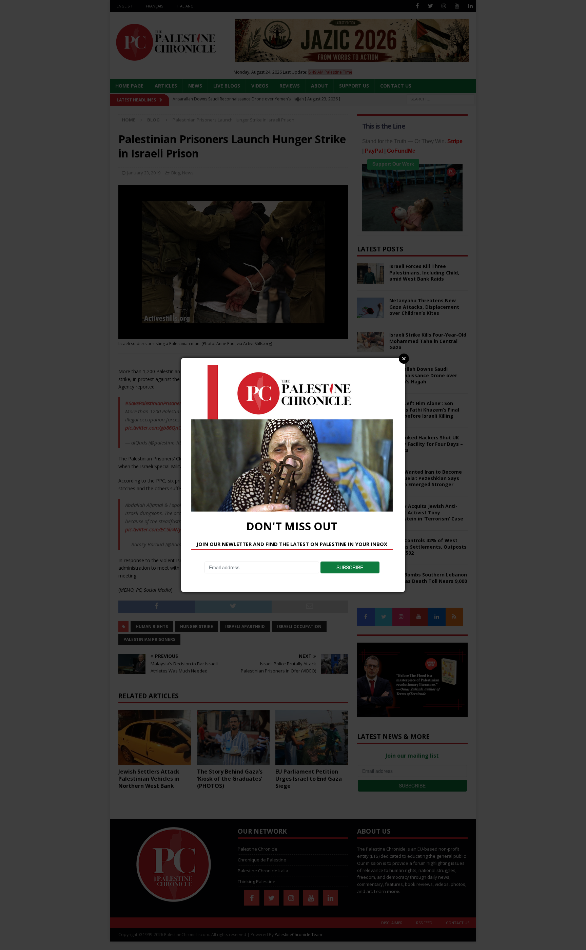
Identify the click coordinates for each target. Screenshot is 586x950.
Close (404, 359)
